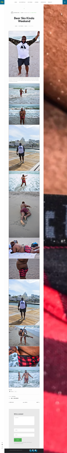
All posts (25, 402)
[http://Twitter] (2, 446)
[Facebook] (33, 451)
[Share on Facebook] (11, 398)
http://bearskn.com (28, 80)
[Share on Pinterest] (17, 398)
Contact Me (43, 2)
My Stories (30, 2)
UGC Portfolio (22, 2)
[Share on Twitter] (13, 398)
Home (16, 2)
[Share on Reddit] (16, 398)
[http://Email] (2, 444)
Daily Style (13, 396)
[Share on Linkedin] (14, 398)
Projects (50, 2)
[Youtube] (36, 451)
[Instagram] (30, 451)
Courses (36, 2)
